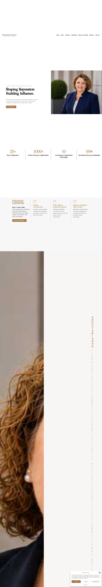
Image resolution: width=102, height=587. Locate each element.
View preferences (95, 581)
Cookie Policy (85, 584)
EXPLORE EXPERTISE (19, 220)
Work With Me (10, 106)
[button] (99, 572)
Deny (86, 581)
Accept (76, 581)
